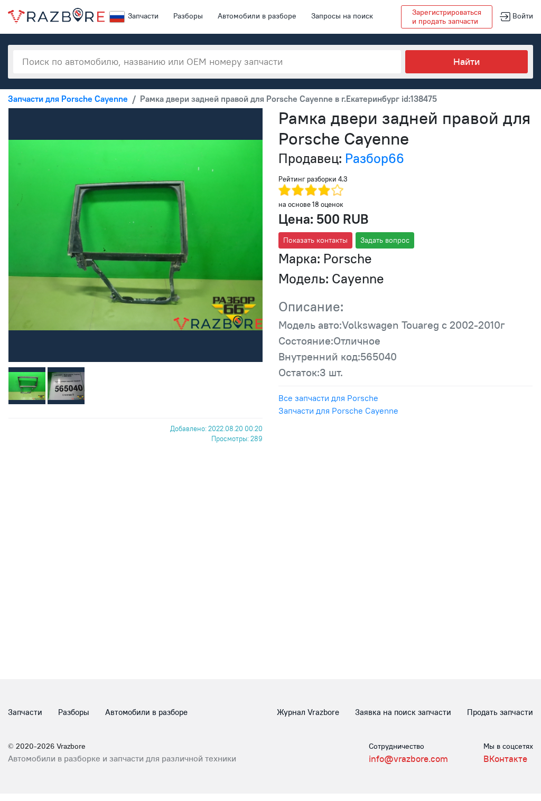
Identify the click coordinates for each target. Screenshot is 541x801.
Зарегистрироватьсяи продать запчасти (446, 16)
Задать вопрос (384, 240)
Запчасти (143, 16)
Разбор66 (374, 158)
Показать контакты (315, 240)
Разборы (188, 16)
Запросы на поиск (342, 16)
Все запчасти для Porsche (328, 398)
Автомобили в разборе (257, 16)
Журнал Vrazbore (308, 712)
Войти (521, 16)
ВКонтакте (505, 759)
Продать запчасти (500, 712)
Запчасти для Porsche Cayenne (338, 410)
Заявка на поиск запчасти (403, 712)
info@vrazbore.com (408, 759)
